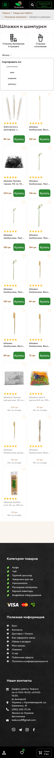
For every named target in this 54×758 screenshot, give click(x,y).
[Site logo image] (19, 7)
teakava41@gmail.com (24, 719)
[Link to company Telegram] (20, 730)
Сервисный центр (44, 4)
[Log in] (4, 753)
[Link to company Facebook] (34, 730)
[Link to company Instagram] (27, 730)
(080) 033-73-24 (21, 709)
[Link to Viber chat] (13, 730)
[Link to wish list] (22, 753)
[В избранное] (23, 94)
